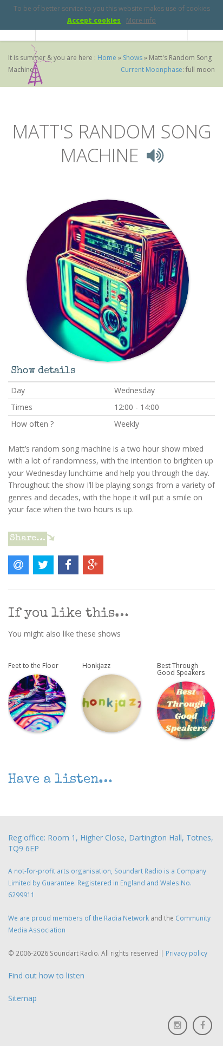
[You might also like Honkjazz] (111, 702)
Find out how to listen (46, 975)
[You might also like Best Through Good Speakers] (186, 710)
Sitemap (22, 998)
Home (106, 57)
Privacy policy (186, 953)
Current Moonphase (151, 69)
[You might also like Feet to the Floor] (37, 702)
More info (141, 20)
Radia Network (126, 917)
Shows (132, 57)
